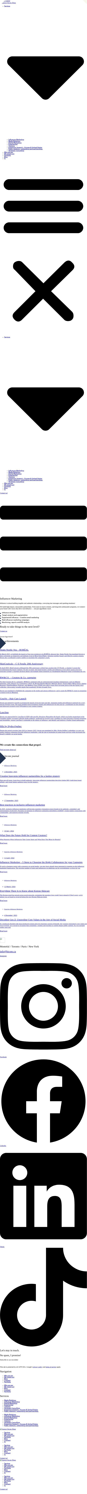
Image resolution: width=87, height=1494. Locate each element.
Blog (6, 157)
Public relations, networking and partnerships (25, 149)
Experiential (12, 144)
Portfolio (7, 155)
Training (11, 146)
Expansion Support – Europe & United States (25, 147)
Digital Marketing (14, 143)
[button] (43, 248)
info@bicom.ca (8, 951)
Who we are (8, 152)
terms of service (51, 1367)
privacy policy (37, 1367)
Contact (7, 1380)
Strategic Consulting (16, 151)
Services (7, 1432)
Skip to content (5, 1)
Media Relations (14, 141)
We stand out (9, 154)
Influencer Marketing (16, 140)
